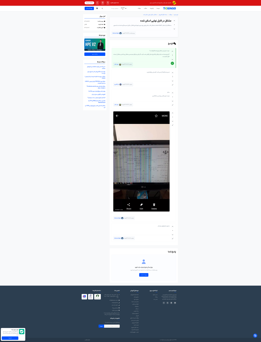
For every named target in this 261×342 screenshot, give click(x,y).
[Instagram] (163, 302)
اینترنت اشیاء (136, 325)
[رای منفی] (174, 29)
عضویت (101, 326)
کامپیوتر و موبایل (135, 313)
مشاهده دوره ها (89, 3)
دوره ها (158, 8)
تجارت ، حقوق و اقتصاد (134, 332)
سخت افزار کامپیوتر (163, 15)
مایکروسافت (136, 297)
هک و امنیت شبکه (135, 301)
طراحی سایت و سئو (135, 320)
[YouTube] (175, 302)
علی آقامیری (116, 84)
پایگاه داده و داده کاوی (134, 318)
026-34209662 (115, 305)
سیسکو (137, 308)
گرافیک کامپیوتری (135, 323)
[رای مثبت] (174, 20)
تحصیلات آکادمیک (135, 330)
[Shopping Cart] (97, 8)
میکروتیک (137, 306)
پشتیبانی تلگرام (115, 310)
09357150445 (115, 303)
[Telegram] (171, 302)
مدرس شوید (155, 294)
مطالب (145, 8)
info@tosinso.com (114, 300)
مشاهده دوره (95, 54)
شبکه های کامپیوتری (135, 294)
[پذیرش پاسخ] (172, 63)
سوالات (139, 8)
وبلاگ (156, 297)
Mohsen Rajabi (116, 33)
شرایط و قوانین (87, 340)
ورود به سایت (144, 275)
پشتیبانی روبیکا (115, 308)
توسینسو (176, 15)
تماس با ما (155, 299)
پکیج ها (152, 8)
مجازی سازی (136, 299)
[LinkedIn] (167, 302)
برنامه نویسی (136, 311)
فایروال (137, 315)
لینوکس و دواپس (135, 304)
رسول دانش (116, 64)
